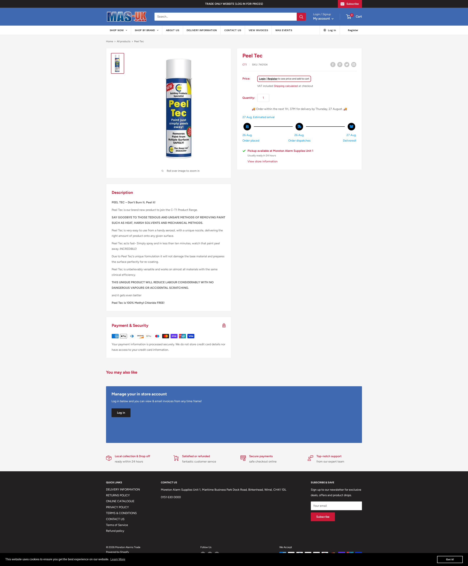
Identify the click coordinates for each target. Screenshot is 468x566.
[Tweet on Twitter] (346, 64)
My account (322, 18)
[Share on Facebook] (332, 64)
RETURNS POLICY (118, 495)
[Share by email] (353, 64)
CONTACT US (115, 519)
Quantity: (248, 97)
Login (262, 78)
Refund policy (115, 531)
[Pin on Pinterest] (339, 64)
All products (124, 41)
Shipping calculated (286, 86)
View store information (263, 161)
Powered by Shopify (117, 552)
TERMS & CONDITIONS (121, 513)
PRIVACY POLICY (117, 507)
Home (109, 41)
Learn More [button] (117, 559)
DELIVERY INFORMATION (123, 489)
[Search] (301, 17)
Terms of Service (117, 525)
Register (272, 78)
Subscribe (352, 3)
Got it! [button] (450, 559)
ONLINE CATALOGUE (120, 501)
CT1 (244, 64)
